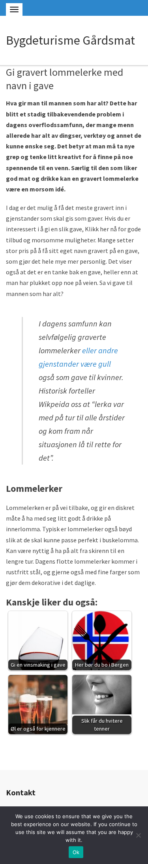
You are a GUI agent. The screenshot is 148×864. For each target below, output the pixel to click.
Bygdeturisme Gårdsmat (70, 40)
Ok (76, 852)
